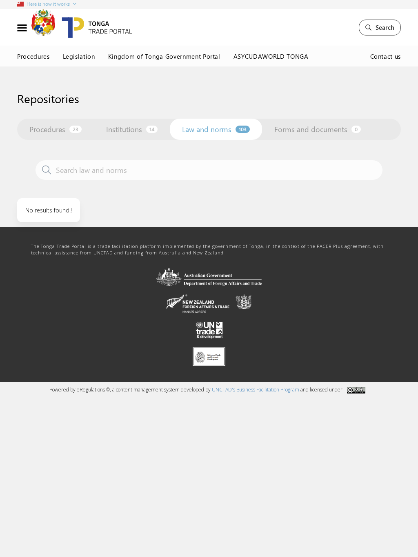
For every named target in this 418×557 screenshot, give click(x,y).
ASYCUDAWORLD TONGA (271, 56)
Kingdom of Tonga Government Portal (164, 56)
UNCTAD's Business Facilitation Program (255, 389)
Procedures (33, 56)
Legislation (79, 56)
